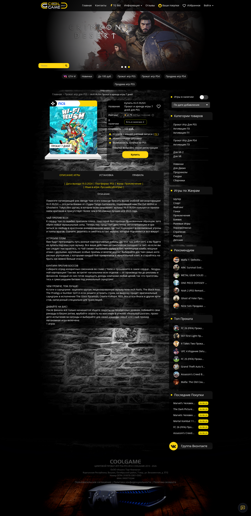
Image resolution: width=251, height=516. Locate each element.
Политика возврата (164, 482)
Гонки (176, 211)
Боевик (177, 219)
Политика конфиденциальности (132, 482)
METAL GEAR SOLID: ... (193, 275)
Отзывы (150, 5)
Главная (87, 5)
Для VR (177, 156)
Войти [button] (208, 5)
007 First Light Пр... (192, 335)
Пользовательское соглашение (93, 482)
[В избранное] (158, 106)
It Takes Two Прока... (193, 343)
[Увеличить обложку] (73, 130)
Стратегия (179, 231)
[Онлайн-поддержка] (243, 508)
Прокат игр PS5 (127, 76)
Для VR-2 (178, 152)
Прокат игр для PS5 (76, 94)
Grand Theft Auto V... (193, 366)
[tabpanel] (125, 35)
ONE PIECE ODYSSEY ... (194, 282)
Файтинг (178, 207)
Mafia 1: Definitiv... (191, 259)
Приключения (181, 215)
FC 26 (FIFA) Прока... (192, 328)
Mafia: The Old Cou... (193, 382)
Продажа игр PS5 (125, 84)
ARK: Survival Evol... (192, 267)
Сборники (179, 180)
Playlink (177, 235)
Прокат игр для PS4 (185, 140)
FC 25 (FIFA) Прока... (192, 359)
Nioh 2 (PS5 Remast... (193, 290)
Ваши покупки (170, 5)
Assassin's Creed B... (192, 374)
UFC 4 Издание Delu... (193, 351)
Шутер (177, 199)
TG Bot (117, 5)
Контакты (100, 5)
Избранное (193, 5)
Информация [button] (132, 5)
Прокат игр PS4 (151, 76)
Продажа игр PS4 (176, 76)
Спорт (176, 203)
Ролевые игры (181, 223)
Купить (135, 154)
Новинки (87, 76)
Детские (178, 240)
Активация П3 (181, 128)
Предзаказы (180, 172)
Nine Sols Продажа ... (193, 306)
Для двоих (179, 168)
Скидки (177, 176)
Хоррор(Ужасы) (182, 227)
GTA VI (72, 76)
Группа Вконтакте (194, 446)
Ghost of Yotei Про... (192, 298)
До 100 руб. (104, 76)
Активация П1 (181, 132)
